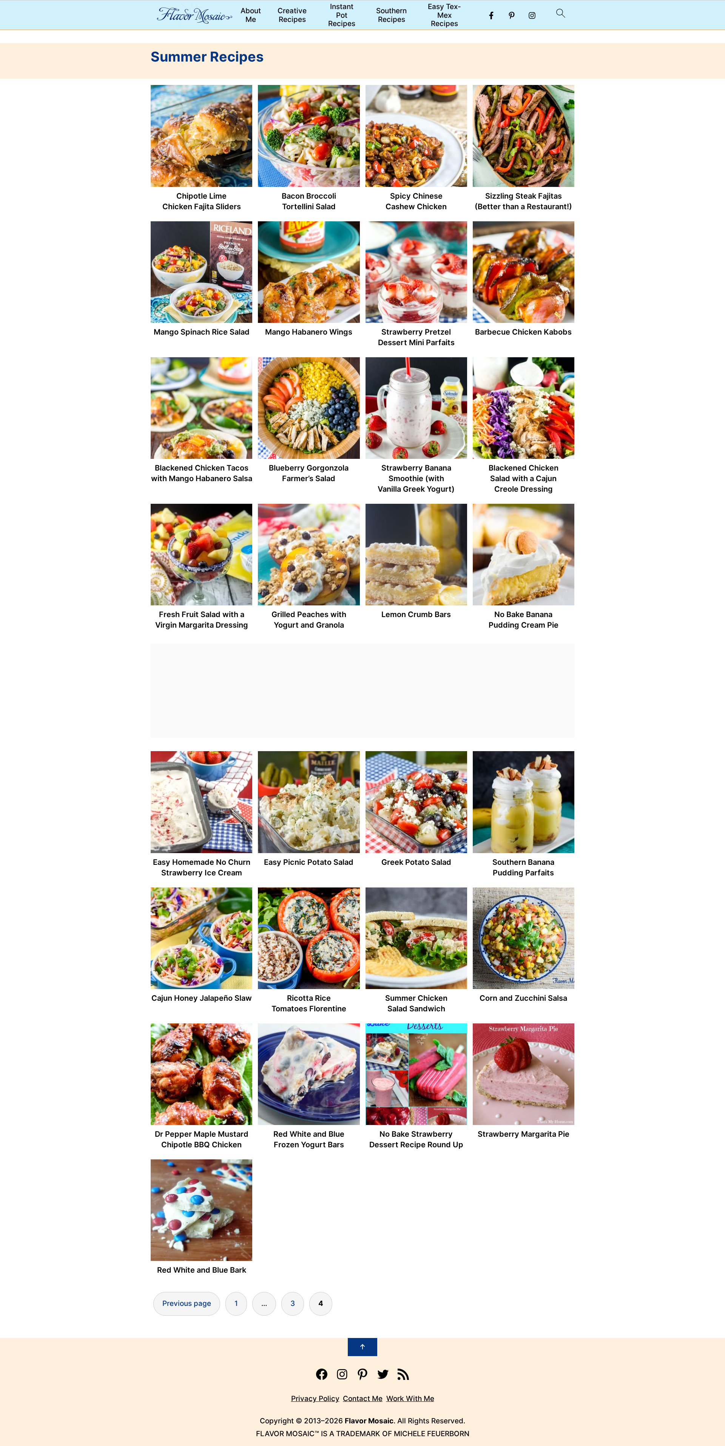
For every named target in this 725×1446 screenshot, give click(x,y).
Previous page (186, 1303)
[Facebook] (491, 15)
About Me (251, 15)
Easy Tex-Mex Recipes (444, 15)
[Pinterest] (511, 15)
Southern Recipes (391, 15)
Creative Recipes (292, 15)
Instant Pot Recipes (341, 15)
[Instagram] (532, 15)
